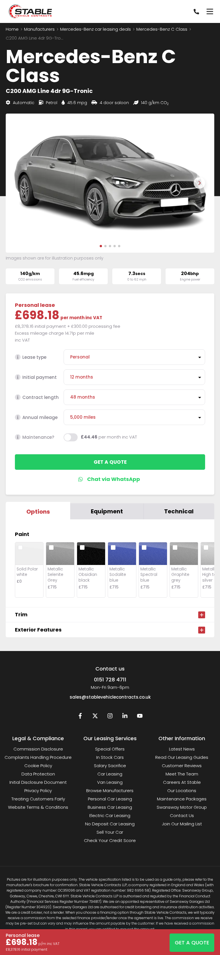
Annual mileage (40, 417)
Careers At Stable (182, 782)
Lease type (34, 357)
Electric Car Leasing (109, 815)
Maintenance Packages (182, 799)
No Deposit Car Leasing (110, 824)
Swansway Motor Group (182, 807)
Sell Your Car (110, 832)
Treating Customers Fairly (38, 799)
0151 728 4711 (110, 679)
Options (38, 512)
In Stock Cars (110, 757)
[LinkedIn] (124, 717)
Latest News (182, 749)
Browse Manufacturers (109, 791)
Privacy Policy (38, 791)
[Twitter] (95, 717)
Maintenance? (38, 437)
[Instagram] (110, 717)
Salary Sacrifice (110, 766)
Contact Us (182, 815)
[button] (101, 246)
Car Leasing (109, 774)
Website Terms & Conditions (38, 807)
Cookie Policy (38, 766)
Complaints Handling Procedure (38, 757)
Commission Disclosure (38, 749)
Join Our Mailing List (182, 824)
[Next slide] (199, 183)
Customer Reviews (182, 766)
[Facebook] (80, 717)
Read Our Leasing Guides (181, 757)
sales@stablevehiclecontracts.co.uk (110, 697)
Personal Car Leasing (110, 799)
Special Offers (110, 749)
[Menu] (209, 11)
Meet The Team (182, 774)
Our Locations (181, 791)
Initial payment (39, 377)
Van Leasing (110, 782)
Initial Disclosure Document (38, 782)
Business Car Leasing (110, 807)
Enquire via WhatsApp (110, 479)
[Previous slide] (20, 183)
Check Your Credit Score (110, 840)
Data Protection (38, 774)
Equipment (107, 511)
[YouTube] (139, 717)
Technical (179, 511)
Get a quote (110, 462)
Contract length (40, 397)
